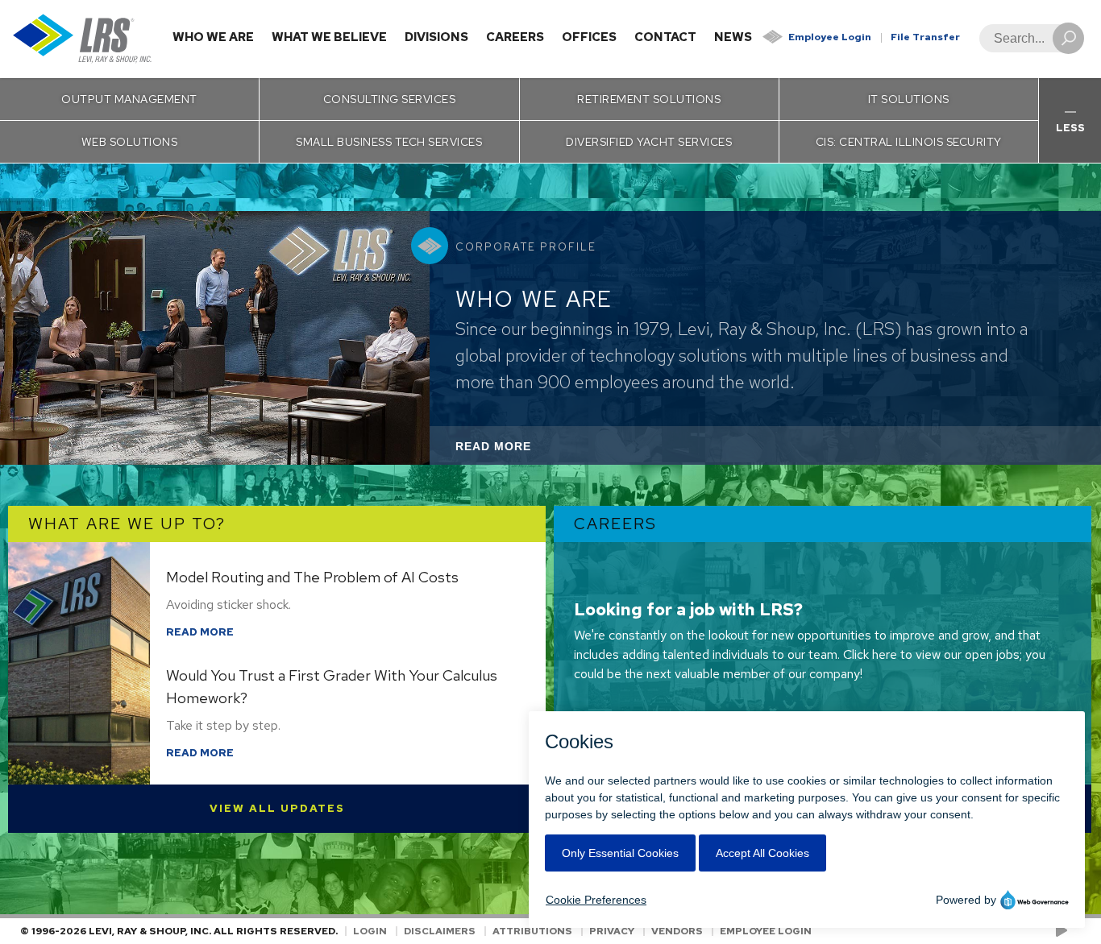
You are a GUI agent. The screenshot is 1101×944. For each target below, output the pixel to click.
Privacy (611, 931)
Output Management (129, 99)
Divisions (436, 37)
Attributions (532, 931)
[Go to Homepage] (82, 39)
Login (370, 931)
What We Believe (329, 37)
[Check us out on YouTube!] (1064, 931)
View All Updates (277, 808)
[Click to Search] (1068, 38)
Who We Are (213, 37)
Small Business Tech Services (389, 142)
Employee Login (829, 37)
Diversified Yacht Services (649, 142)
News (733, 37)
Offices (589, 37)
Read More (515, 452)
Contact (665, 37)
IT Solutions (908, 99)
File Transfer (925, 37)
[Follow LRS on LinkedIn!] (1078, 931)
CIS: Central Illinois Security (909, 142)
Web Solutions (129, 142)
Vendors (677, 931)
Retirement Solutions (649, 99)
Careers (515, 37)
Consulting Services (389, 99)
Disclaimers (440, 931)
